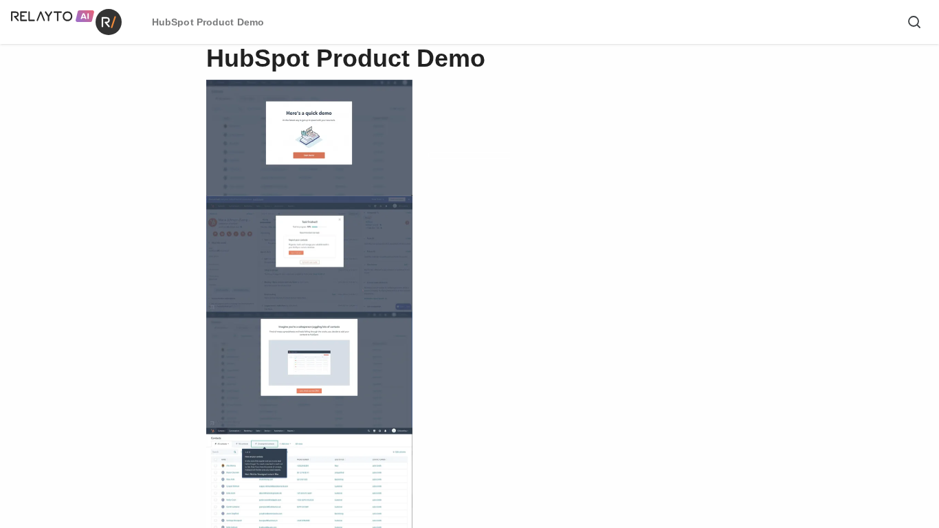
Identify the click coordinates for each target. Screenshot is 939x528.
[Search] (914, 22)
